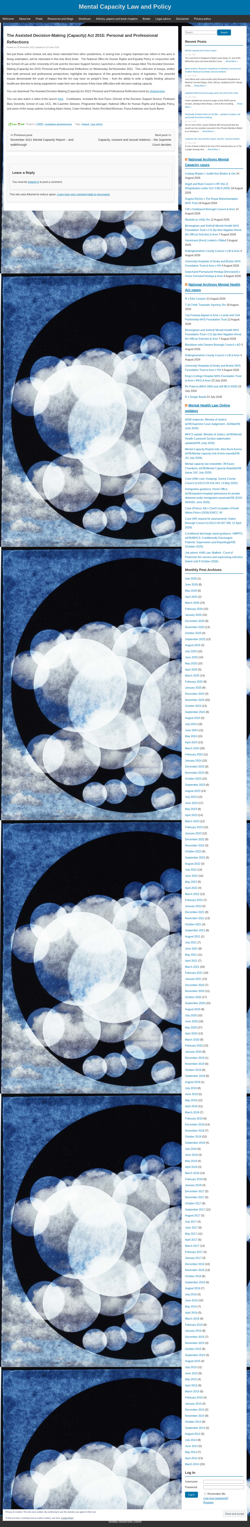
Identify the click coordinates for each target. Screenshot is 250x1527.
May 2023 (191, 809)
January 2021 (193, 978)
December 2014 (194, 1409)
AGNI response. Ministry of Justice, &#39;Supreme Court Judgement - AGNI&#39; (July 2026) (212, 424)
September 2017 (195, 1209)
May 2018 (191, 1161)
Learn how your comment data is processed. (83, 194)
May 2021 (191, 954)
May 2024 (191, 736)
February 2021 (194, 972)
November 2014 (194, 1415)
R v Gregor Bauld (195, 396)
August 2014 (192, 1433)
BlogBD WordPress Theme (125, 1521)
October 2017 (193, 1203)
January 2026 (193, 614)
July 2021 (191, 942)
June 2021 (191, 948)
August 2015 (192, 1361)
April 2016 (191, 1312)
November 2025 (194, 627)
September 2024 (195, 712)
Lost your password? (215, 1498)
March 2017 (192, 1245)
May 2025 (191, 663)
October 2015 (193, 1349)
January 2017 (193, 1258)
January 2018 (193, 1185)
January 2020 (193, 1051)
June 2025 (191, 657)
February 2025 (194, 681)
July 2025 (191, 651)
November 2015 (194, 1343)
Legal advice (163, 18)
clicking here (157, 91)
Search (224, 32)
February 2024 (194, 754)
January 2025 (193, 687)
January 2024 (193, 760)
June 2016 (191, 1300)
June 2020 (191, 1021)
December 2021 (194, 912)
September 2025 (195, 639)
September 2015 (195, 1355)
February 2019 (194, 1118)
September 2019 (195, 1075)
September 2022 (195, 857)
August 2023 (192, 790)
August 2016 (192, 1288)
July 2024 (191, 724)
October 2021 (193, 924)
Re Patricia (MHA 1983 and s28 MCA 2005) (211, 386)
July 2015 (191, 1367)
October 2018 (193, 1136)
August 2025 (192, 645)
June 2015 (191, 1373)
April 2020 (191, 1033)
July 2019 (191, 1088)
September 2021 (195, 930)
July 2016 (191, 1294)
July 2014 (191, 1440)
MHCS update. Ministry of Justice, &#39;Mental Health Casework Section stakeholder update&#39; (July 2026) (213, 439)
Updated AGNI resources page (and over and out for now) (211, 93)
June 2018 (191, 1154)
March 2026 (192, 602)
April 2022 (191, 887)
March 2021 (192, 966)
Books (146, 18)
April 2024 (191, 742)
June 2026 (191, 584)
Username (191, 1481)
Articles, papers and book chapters (117, 18)
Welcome (8, 18)
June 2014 (191, 1446)
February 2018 (194, 1179)
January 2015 (193, 1403)
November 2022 (194, 845)
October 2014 (193, 1421)
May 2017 (191, 1233)
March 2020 (192, 1039)
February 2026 (194, 608)
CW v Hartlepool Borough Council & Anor (210, 209)
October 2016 (193, 1276)
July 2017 (191, 1221)
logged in (33, 181)
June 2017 (191, 1227)
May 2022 (191, 881)
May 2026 (191, 590)
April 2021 (191, 960)
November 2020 (194, 991)
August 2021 (192, 936)
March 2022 (192, 894)
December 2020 (194, 985)
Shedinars (84, 18)
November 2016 (194, 1270)
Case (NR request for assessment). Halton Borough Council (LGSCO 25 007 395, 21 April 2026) (213, 523)
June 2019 (191, 1094)
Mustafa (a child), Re (197, 219)
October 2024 (193, 705)
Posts (39, 18)
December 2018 (194, 1124)
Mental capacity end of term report (200, 50)
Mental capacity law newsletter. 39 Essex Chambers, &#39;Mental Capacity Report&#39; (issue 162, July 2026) (213, 468)
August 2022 (192, 863)
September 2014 (195, 1427)
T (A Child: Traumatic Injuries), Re (205, 304)
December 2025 (194, 621)
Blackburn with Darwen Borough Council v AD (213, 344)
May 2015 (191, 1379)
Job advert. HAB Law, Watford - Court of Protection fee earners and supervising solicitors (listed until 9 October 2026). (214, 557)
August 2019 (192, 1082)
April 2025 (191, 669)
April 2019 (191, 1106)
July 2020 (191, 1015)
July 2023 (191, 796)
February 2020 (194, 1045)
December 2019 (194, 1057)
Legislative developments (58, 124)
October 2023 (193, 778)
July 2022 (191, 869)
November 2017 (194, 1197)
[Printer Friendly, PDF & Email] (16, 124)
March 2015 (192, 1391)
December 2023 (194, 766)
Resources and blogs (60, 18)
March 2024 (192, 748)
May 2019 (191, 1100)
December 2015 (194, 1336)
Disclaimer (182, 18)
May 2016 (191, 1306)
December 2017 (194, 1191)
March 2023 (192, 821)
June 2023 (191, 803)
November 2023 (194, 772)
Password (191, 1487)
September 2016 (195, 1282)
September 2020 (195, 1003)
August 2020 (192, 1009)
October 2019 (193, 1070)
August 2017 (192, 1215)
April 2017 (191, 1239)
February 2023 (194, 827)
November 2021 (194, 918)
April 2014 (191, 1458)
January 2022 (193, 906)
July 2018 (191, 1148)
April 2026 (191, 596)
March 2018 (192, 1173)
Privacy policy (202, 18)
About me (25, 18)
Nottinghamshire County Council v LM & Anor (212, 251)
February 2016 (194, 1324)
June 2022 (191, 875)
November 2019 (194, 1063)
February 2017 (194, 1252)
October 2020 (193, 997)
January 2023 (193, 833)
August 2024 (192, 718)
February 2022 (194, 900)
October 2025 (193, 633)
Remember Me (216, 1493)
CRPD (40, 124)
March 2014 (192, 1464)
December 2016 (194, 1264)
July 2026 (191, 578)
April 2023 (191, 815)
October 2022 (193, 851)
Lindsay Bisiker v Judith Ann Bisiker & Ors (210, 173)
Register (208, 1502)
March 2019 (192, 1112)
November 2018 (194, 1130)
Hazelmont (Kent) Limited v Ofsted (205, 240)
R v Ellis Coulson (195, 298)
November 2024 (194, 699)
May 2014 (191, 1452)
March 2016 (192, 1318)
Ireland (85, 124)
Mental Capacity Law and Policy (125, 6)
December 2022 (194, 839)
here (60, 98)
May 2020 (191, 1027)
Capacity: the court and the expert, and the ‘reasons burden (212, 139)
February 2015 (194, 1397)
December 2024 (194, 693)
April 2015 (191, 1385)
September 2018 (195, 1142)
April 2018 (191, 1166)
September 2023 (195, 784)
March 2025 (192, 675)
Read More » (232, 61)
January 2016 (193, 1330)
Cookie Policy (67, 1518)
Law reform (96, 124)
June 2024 (191, 730)
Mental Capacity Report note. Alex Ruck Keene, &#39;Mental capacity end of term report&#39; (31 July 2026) (213, 453)
